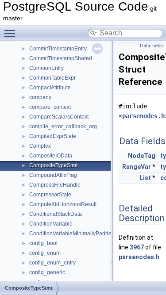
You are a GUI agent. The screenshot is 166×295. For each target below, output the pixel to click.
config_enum (45, 253)
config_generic (47, 272)
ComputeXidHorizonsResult (63, 204)
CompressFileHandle (55, 185)
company (40, 97)
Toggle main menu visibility (11, 33)
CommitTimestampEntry (58, 49)
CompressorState (50, 195)
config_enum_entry (52, 263)
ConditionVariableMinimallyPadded (72, 233)
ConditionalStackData (55, 214)
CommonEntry (46, 68)
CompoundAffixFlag (53, 175)
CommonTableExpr (52, 78)
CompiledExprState (52, 136)
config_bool (43, 243)
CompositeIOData (50, 156)
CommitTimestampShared (60, 58)
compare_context (50, 107)
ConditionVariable (51, 224)
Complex (40, 146)
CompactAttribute (50, 87)
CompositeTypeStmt (53, 165)
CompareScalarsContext (59, 117)
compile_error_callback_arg (63, 126)
